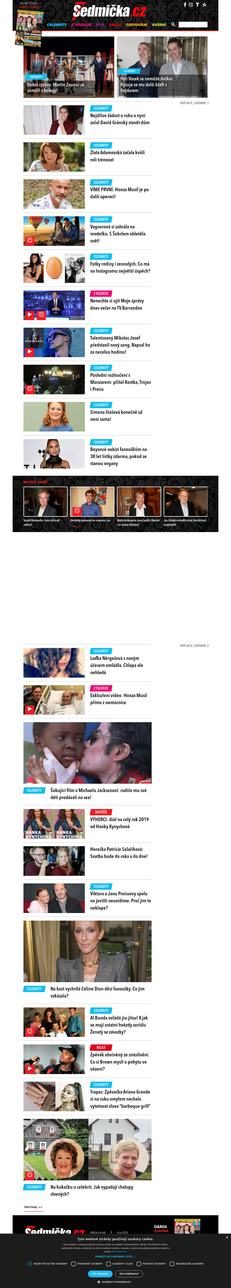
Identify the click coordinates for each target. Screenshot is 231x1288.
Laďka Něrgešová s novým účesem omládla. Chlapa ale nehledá (116, 665)
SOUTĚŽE (122, 1233)
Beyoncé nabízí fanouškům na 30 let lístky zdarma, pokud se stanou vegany (118, 456)
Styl (100, 25)
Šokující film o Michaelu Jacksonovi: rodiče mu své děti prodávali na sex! (99, 794)
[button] (115, 1256)
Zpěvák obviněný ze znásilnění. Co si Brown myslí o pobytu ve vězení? (119, 1062)
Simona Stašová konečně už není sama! (116, 416)
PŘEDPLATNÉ (98, 1233)
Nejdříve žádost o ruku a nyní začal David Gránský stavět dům (120, 119)
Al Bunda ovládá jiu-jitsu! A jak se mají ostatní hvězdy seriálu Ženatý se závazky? (119, 1025)
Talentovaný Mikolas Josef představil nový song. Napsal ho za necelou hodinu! (120, 345)
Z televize (81, 25)
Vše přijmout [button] (100, 1273)
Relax (115, 25)
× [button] (227, 1237)
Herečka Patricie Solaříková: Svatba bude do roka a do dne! (119, 853)
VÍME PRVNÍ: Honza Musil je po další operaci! (119, 193)
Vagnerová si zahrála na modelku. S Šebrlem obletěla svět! (117, 234)
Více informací (119, 1251)
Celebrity (57, 25)
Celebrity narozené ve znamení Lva (90, 520)
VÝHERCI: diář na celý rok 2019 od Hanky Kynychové (119, 823)
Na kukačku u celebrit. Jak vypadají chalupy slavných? (92, 1191)
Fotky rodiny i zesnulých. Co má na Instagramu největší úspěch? (120, 268)
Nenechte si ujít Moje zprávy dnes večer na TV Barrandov (117, 305)
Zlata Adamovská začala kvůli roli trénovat (117, 156)
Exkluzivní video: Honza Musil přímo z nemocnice (118, 699)
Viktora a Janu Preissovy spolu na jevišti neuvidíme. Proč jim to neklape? (120, 901)
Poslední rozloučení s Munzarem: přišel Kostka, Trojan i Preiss (120, 382)
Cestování (136, 25)
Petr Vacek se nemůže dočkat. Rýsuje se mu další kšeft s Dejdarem (147, 85)
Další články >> (33, 1207)
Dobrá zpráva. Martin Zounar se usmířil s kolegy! (55, 88)
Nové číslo (29, 5)
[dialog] (115, 1261)
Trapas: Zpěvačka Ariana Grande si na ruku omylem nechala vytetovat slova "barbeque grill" (120, 1099)
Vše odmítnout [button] (129, 1273)
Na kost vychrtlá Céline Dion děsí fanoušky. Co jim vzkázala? (98, 993)
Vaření (159, 25)
